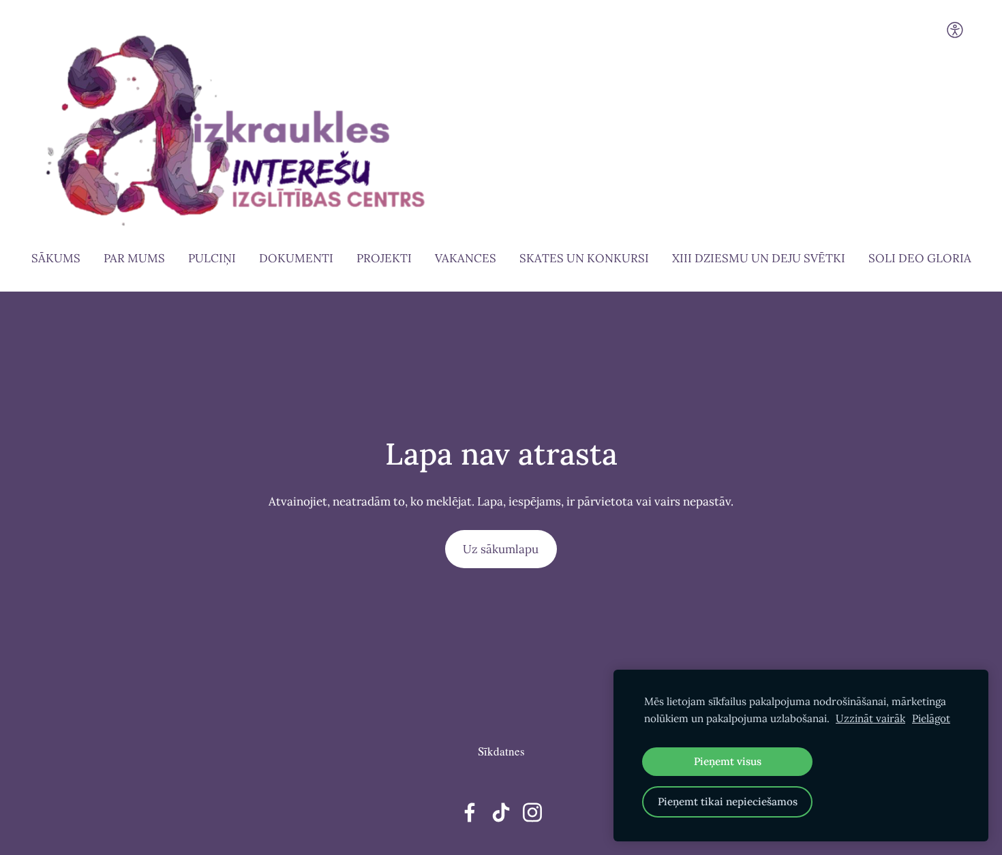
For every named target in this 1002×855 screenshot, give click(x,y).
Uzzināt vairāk (870, 718)
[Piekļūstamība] (955, 30)
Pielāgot (931, 718)
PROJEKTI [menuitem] (384, 258)
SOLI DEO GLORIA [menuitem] (919, 258)
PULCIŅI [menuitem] (212, 258)
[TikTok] (501, 812)
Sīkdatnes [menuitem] (501, 751)
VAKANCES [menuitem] (465, 258)
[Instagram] (532, 812)
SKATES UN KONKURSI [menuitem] (584, 258)
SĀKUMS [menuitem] (55, 258)
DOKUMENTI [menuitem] (296, 258)
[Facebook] (469, 812)
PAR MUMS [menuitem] (134, 258)
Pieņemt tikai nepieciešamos (728, 801)
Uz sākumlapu (500, 549)
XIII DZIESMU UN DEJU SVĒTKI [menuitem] (758, 258)
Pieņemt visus (727, 761)
